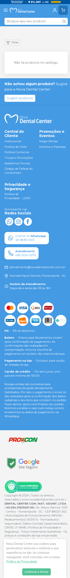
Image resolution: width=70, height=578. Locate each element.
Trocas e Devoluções (18, 157)
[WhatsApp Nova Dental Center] (9, 221)
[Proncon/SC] (23, 440)
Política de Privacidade (21, 561)
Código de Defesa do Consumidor (18, 170)
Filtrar (14, 42)
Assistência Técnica (17, 163)
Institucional (12, 141)
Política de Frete (15, 147)
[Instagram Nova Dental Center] (18, 221)
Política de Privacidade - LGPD (17, 196)
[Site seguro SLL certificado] (23, 463)
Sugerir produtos (20, 98)
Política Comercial (16, 152)
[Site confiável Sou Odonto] (23, 487)
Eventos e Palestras (52, 147)
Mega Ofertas (48, 141)
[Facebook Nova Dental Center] (27, 221)
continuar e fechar (36, 571)
